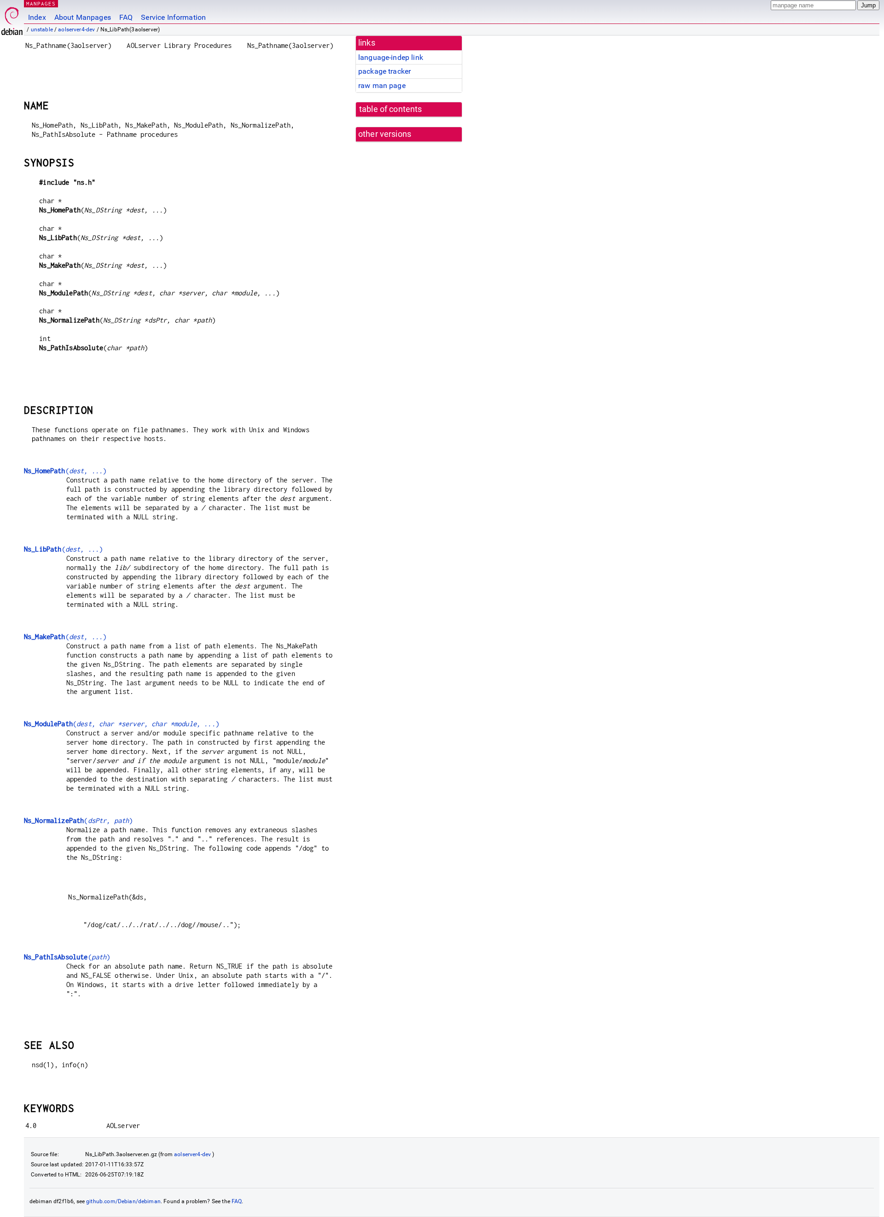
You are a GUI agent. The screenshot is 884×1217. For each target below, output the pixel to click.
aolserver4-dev (76, 29)
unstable (42, 29)
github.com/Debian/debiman (123, 1201)
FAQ (126, 17)
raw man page (382, 85)
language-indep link (390, 57)
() (65, 471)
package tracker (384, 71)
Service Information (173, 17)
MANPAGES (41, 3)
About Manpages (82, 17)
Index (37, 17)
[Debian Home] (11, 18)
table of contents (390, 109)
